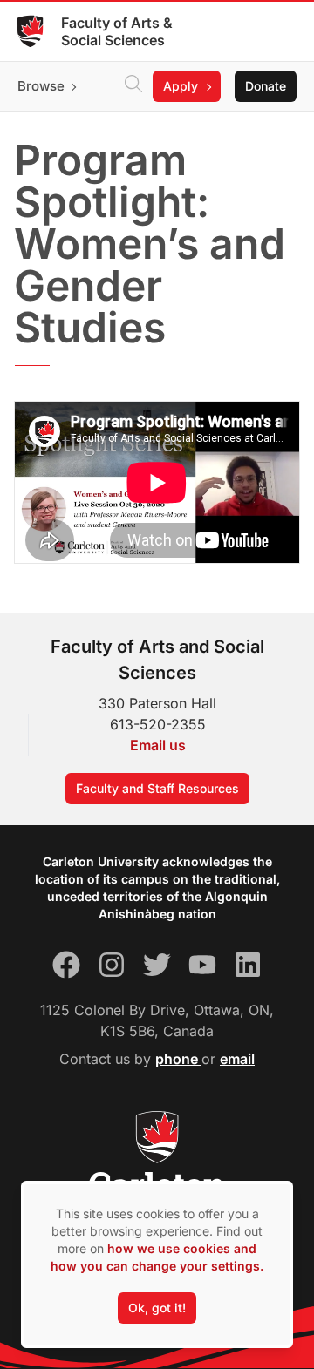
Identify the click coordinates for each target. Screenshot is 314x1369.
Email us (158, 745)
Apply (180, 85)
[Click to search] (133, 86)
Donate (265, 85)
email (237, 1058)
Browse (41, 86)
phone (178, 1058)
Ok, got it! (157, 1307)
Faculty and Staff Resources (157, 788)
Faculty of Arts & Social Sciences (117, 31)
